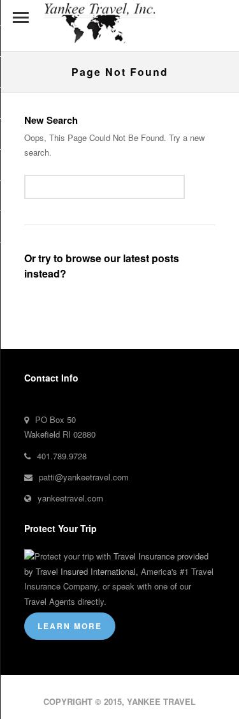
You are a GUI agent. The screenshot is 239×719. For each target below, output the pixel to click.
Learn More (70, 626)
